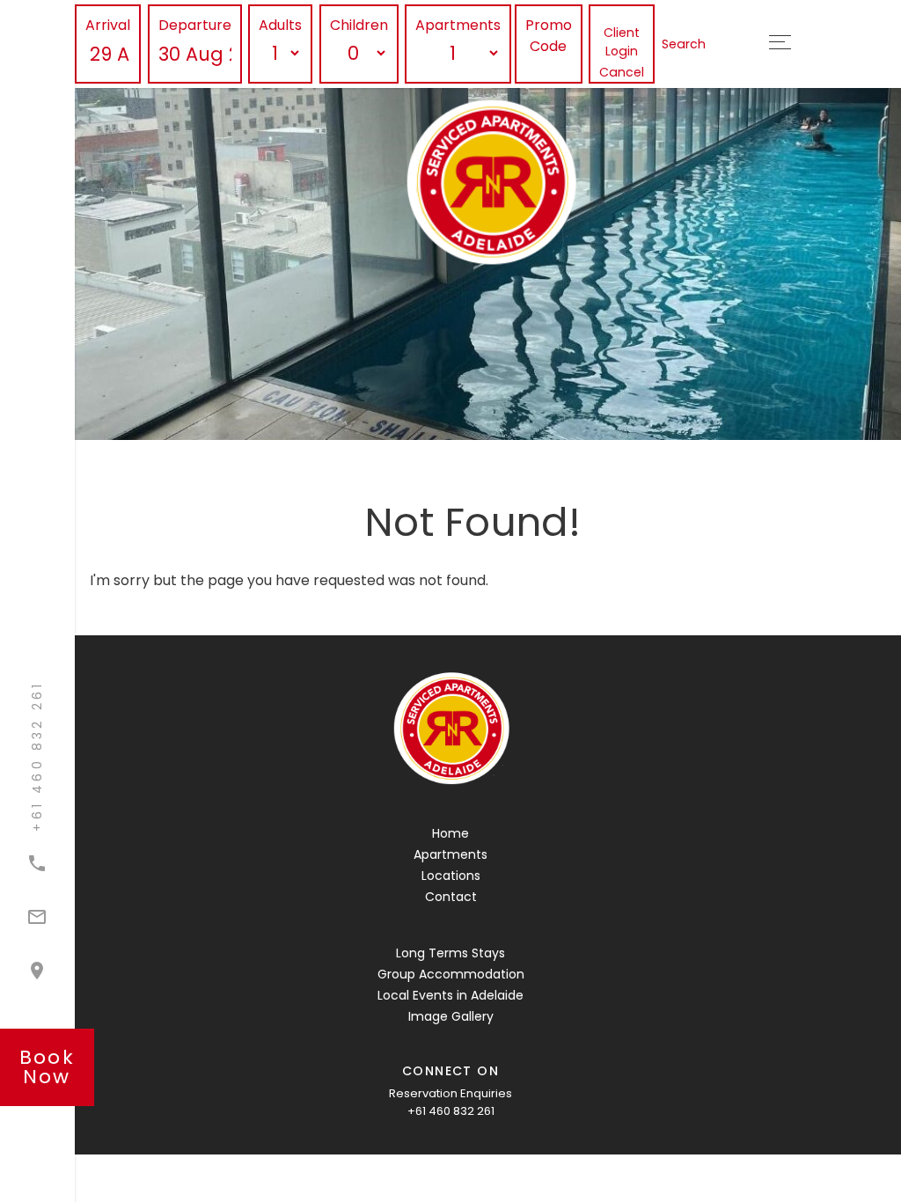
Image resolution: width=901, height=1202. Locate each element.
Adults (280, 25)
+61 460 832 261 (450, 1111)
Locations (450, 875)
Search (684, 44)
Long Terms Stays (450, 953)
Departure (194, 25)
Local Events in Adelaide (450, 995)
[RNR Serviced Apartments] (560, 183)
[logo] (450, 729)
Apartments (458, 25)
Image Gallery (451, 1016)
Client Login (622, 42)
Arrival (107, 25)
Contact (451, 896)
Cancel (621, 72)
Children (359, 25)
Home (450, 833)
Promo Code (548, 35)
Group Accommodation (450, 974)
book (47, 1067)
